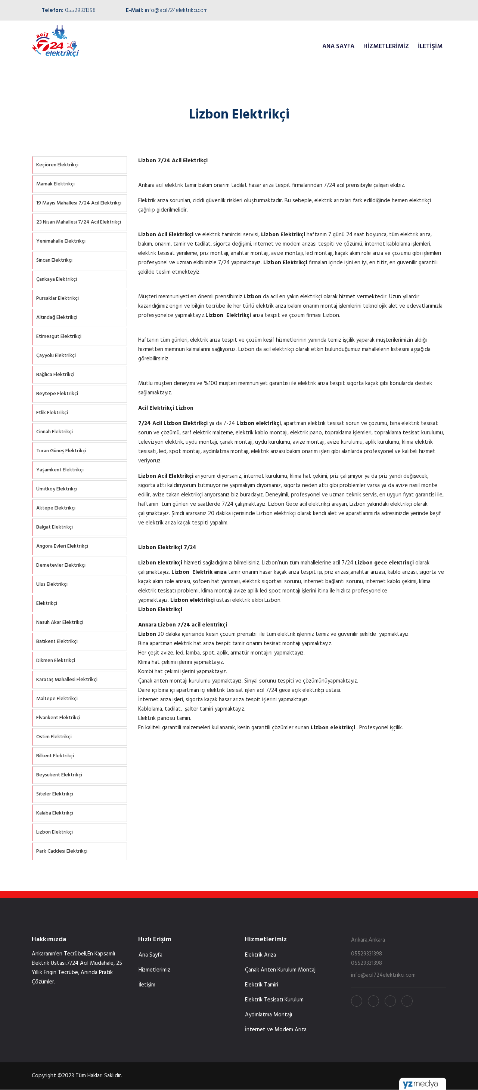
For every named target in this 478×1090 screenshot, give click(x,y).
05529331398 (80, 10)
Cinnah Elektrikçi (54, 432)
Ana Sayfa (150, 955)
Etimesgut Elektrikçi (58, 336)
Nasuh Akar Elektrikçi (59, 622)
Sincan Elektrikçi (54, 260)
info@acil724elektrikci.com (176, 10)
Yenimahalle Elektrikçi (61, 241)
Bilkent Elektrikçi (55, 756)
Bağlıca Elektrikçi (55, 374)
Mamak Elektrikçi (55, 184)
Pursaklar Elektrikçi (57, 298)
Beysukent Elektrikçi (59, 775)
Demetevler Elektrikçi (61, 565)
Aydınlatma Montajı (268, 1014)
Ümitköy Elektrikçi (56, 489)
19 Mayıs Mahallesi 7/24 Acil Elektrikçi (78, 203)
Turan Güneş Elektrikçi (61, 451)
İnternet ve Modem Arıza (276, 1029)
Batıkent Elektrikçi (57, 641)
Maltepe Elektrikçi (57, 699)
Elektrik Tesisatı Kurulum (274, 999)
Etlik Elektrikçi (52, 413)
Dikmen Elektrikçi (55, 660)
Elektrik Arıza (260, 955)
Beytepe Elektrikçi (57, 393)
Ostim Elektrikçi (54, 737)
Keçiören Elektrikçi (57, 165)
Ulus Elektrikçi (52, 584)
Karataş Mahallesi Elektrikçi (66, 679)
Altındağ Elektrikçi (56, 317)
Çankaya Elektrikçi (56, 279)
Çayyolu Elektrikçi (56, 355)
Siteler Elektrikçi (54, 794)
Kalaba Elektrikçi (54, 813)
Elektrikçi (46, 603)
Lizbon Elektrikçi (54, 832)
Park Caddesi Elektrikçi (61, 851)
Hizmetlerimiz (386, 46)
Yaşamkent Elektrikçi (60, 470)
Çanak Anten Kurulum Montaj (280, 970)
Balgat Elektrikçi (54, 527)
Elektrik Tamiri (261, 984)
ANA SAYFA (338, 46)
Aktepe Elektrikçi (55, 508)
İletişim (147, 984)
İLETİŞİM (430, 46)
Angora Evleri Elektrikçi (62, 546)
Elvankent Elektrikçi (58, 718)
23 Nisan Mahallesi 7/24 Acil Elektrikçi (78, 222)
